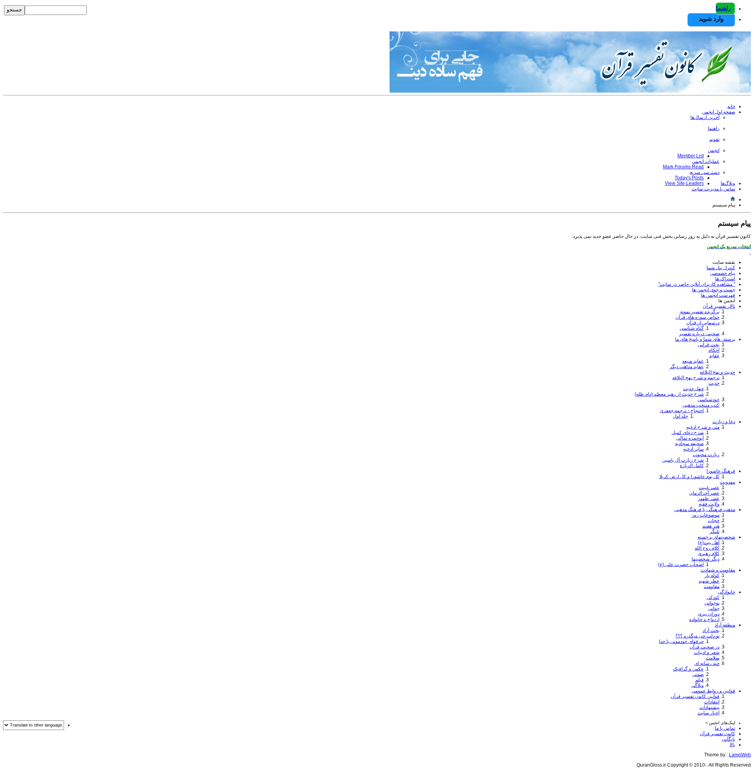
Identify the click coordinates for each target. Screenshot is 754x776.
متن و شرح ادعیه (702, 427)
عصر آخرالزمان (704, 493)
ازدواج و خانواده (704, 619)
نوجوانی (712, 603)
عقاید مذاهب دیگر (687, 366)
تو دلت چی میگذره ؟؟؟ (697, 636)
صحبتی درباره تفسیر (699, 333)
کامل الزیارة (692, 465)
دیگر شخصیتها (705, 559)
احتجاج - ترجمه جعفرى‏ (682, 410)
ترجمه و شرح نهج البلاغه (695, 377)
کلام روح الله (707, 548)
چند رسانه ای (706, 663)
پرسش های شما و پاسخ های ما (705, 339)
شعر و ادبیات (706, 652)
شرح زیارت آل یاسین (683, 460)
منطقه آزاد (725, 625)
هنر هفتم (710, 526)
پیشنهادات (709, 707)
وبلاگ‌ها (728, 183)
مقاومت (711, 586)
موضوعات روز (705, 515)
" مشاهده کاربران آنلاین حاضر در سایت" (696, 284)
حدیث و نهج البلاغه (717, 372)
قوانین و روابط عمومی (713, 691)
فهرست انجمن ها (718, 295)
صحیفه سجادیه (689, 443)
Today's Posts (689, 178)
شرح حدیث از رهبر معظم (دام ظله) (669, 394)
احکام (713, 350)
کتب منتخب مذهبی (701, 405)
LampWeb (740, 755)
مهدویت (727, 482)
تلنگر (714, 531)
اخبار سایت (708, 713)
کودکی (712, 597)
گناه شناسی (692, 328)
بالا (732, 744)
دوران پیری (708, 614)
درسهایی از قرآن (702, 322)
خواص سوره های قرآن (697, 317)
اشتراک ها (725, 278)
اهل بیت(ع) (708, 542)
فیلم (699, 680)
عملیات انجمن (705, 161)
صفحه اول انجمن (718, 112)
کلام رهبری (708, 553)
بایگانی (728, 739)
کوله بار (712, 575)
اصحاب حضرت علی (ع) (681, 564)
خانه (731, 106)
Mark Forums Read (683, 167)
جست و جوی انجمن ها (713, 289)
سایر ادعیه (693, 449)
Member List (690, 156)
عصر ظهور (708, 498)
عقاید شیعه (693, 361)
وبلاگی (697, 685)
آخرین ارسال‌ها (704, 117)
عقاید (714, 355)
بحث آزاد (711, 630)
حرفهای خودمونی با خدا (681, 641)
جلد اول (680, 416)
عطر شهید (709, 581)
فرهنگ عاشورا (720, 471)
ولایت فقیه (709, 504)
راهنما (723, 8)
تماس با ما (725, 728)
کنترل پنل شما (720, 267)
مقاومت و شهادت (718, 570)
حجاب (713, 520)
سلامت (712, 658)
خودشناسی (708, 399)
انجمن (713, 150)
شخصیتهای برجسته (716, 537)
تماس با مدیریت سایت (713, 189)
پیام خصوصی (722, 273)
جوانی (713, 608)
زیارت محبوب (706, 454)
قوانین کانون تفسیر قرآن (695, 696)
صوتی (698, 674)
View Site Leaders (684, 183)
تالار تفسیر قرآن (719, 306)
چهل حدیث (693, 388)
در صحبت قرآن (704, 647)
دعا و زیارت (723, 421)
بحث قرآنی (708, 344)
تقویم (714, 139)
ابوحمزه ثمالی (690, 438)
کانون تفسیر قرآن (717, 733)
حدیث (713, 383)
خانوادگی (726, 592)
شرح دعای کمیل (688, 432)
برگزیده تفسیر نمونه (699, 311)
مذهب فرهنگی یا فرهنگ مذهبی (704, 509)
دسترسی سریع (704, 172)
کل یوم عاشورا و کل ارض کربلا (689, 476)
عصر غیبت (709, 487)
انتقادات (711, 702)
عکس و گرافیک (688, 669)
